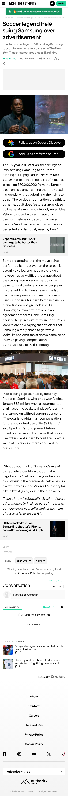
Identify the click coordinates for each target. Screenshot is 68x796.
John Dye (11, 58)
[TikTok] (63, 754)
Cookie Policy (34, 744)
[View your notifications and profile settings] (61, 606)
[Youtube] (34, 754)
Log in (51, 581)
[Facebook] (4, 754)
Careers (34, 715)
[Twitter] (49, 754)
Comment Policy (27, 573)
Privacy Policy (34, 734)
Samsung (7, 551)
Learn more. (59, 18)
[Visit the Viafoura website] (58, 676)
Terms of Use (34, 725)
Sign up (59, 581)
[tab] (12, 607)
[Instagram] (19, 754)
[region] (34, 629)
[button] (34, 3)
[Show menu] (3, 3)
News (6, 547)
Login (61, 3)
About (34, 696)
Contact (34, 706)
